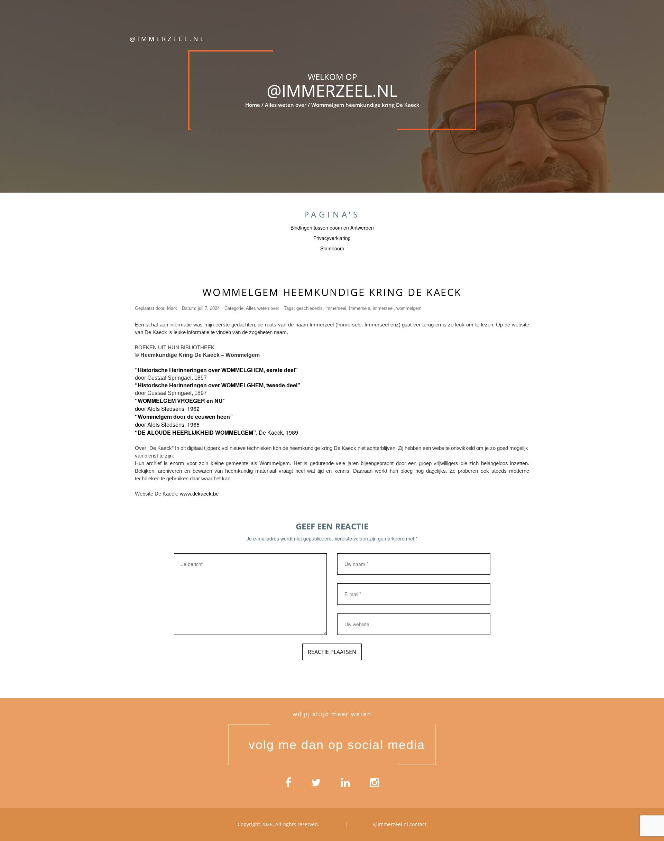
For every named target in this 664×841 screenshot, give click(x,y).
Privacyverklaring (332, 237)
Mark (172, 308)
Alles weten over (285, 104)
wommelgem (409, 308)
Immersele (359, 308)
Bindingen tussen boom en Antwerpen (332, 227)
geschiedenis (309, 308)
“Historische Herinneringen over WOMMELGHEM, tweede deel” (217, 385)
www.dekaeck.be (199, 494)
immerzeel (383, 308)
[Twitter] (316, 785)
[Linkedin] (345, 785)
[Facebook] (288, 785)
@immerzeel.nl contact (399, 824)
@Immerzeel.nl (332, 90)
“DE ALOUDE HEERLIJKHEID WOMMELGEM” (195, 432)
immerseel (335, 308)
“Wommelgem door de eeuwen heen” (184, 416)
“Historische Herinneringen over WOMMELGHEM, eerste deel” (216, 370)
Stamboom (332, 248)
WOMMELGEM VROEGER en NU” (181, 401)
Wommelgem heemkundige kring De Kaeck (332, 292)
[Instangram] (374, 785)
